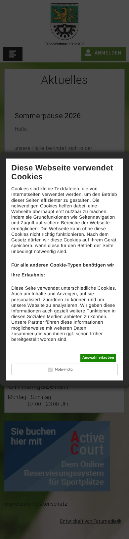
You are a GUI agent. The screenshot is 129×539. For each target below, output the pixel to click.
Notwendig (64, 370)
